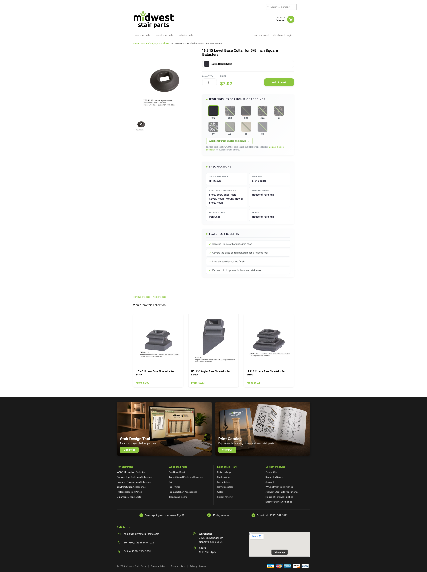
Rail (170, 481)
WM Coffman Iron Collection (131, 472)
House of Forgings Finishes (279, 496)
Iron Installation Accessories (131, 486)
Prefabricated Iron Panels (129, 491)
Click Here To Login (282, 35)
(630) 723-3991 (141, 551)
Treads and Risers (178, 496)
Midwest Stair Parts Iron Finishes (282, 491)
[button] (213, 111)
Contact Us (271, 472)
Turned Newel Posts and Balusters (186, 476)
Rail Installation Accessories (183, 491)
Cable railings (224, 476)
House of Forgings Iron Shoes (155, 43)
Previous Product (141, 297)
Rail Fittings (174, 486)
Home (136, 43)
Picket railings (224, 472)
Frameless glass (225, 486)
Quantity (207, 76)
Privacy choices (198, 566)
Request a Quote (274, 476)
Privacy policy (178, 566)
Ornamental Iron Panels (129, 496)
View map (280, 552)
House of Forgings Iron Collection (134, 481)
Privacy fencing (225, 496)
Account (270, 481)
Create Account (261, 35)
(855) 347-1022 (145, 542)
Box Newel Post (177, 472)
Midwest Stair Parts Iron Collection (134, 476)
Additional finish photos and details (227, 141)
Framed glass (224, 481)
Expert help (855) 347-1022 (272, 515)
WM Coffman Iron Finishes (279, 486)
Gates (220, 491)
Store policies (158, 566)
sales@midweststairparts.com (141, 533)
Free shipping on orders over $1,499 (164, 515)
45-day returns (220, 515)
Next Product (159, 297)
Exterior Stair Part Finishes (279, 501)
